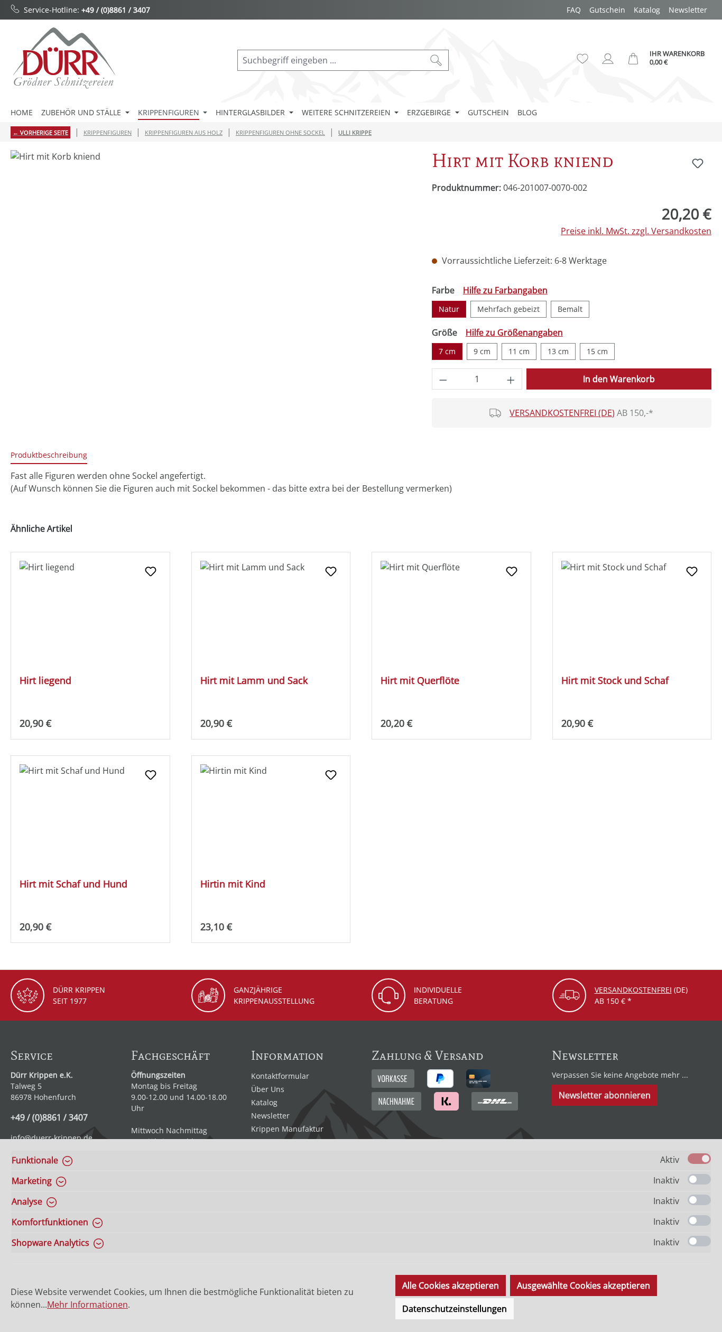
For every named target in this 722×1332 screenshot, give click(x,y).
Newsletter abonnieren (605, 1095)
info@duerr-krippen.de (51, 1138)
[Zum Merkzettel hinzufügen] (698, 163)
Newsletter (688, 10)
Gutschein (607, 10)
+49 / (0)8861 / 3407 (115, 10)
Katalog (647, 10)
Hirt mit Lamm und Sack (254, 680)
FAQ (574, 10)
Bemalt (570, 309)
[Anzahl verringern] (443, 379)
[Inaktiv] (699, 1179)
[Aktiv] (699, 1158)
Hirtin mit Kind (232, 884)
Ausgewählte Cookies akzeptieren (583, 1285)
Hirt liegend (45, 680)
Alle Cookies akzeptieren (450, 1285)
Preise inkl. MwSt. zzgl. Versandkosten (636, 231)
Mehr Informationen (87, 1304)
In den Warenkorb (619, 379)
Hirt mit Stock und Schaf (615, 680)
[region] (210, 263)
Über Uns (267, 1089)
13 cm (558, 351)
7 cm (447, 351)
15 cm (597, 351)
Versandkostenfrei (633, 990)
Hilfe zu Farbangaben (505, 290)
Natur (449, 309)
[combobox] (330, 60)
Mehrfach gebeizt (508, 309)
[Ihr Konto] (608, 58)
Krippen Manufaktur (287, 1129)
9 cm (482, 351)
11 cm (519, 351)
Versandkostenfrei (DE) (562, 413)
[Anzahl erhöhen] (511, 379)
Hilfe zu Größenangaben (514, 332)
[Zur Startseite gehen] (63, 58)
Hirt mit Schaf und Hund (73, 884)
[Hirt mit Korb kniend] (210, 263)
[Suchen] (436, 60)
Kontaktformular (280, 1076)
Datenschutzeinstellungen (454, 1309)
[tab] (49, 455)
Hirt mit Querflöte (420, 680)
